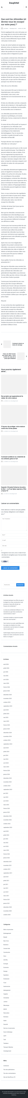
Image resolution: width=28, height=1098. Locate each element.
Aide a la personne (8, 929)
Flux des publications (9, 1069)
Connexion (6, 1065)
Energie (5, 971)
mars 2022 (6, 850)
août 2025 (6, 710)
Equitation (6, 975)
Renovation (6, 1013)
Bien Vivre (6, 941)
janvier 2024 (6, 774)
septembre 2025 (7, 706)
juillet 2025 (6, 713)
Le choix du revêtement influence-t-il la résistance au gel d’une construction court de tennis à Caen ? (13, 611)
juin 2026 (5, 672)
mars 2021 (6, 895)
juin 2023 (5, 793)
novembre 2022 (7, 820)
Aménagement (7, 933)
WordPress (14, 1095)
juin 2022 (5, 839)
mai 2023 (5, 797)
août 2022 (6, 831)
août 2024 (6, 748)
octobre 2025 (6, 702)
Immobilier (6, 998)
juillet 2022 (6, 835)
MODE (5, 1009)
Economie (6, 967)
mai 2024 (5, 759)
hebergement (6, 990)
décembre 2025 (7, 694)
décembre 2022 (7, 816)
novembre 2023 (7, 782)
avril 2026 (6, 679)
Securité (5, 1024)
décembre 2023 (7, 778)
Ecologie (5, 963)
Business (5, 944)
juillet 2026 (6, 668)
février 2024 (6, 770)
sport (4, 1035)
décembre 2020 (7, 907)
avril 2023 (6, 801)
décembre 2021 (7, 861)
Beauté (5, 937)
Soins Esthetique (7, 1032)
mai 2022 (5, 842)
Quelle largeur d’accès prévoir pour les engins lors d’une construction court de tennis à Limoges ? (13, 634)
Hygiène (5, 994)
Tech (4, 1039)
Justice (5, 1001)
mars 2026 (6, 683)
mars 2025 (6, 721)
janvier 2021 (6, 903)
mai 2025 (5, 717)
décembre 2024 (7, 732)
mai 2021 (5, 888)
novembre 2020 (7, 911)
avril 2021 (6, 892)
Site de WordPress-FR (9, 1077)
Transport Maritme (8, 1047)
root (6, 493)
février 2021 (6, 899)
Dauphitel (14, 3)
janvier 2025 (6, 729)
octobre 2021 (6, 869)
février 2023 (6, 808)
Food (4, 982)
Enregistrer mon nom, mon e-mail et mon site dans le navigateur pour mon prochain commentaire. (13, 555)
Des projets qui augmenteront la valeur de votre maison (12, 397)
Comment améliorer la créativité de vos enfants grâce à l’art (13, 458)
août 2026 (6, 664)
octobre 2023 (6, 785)
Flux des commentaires (9, 1073)
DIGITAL (5, 960)
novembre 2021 (7, 865)
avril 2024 (6, 763)
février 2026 (6, 687)
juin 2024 (5, 755)
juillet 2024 (6, 751)
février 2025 (6, 725)
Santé (4, 1020)
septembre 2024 (7, 744)
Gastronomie (6, 986)
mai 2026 (5, 675)
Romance (5, 1016)
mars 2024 (6, 767)
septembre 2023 (7, 789)
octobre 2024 (6, 740)
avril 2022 (6, 846)
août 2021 (6, 876)
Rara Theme (16, 1093)
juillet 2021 (6, 880)
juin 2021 (5, 884)
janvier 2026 (6, 691)
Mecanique (6, 1005)
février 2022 (6, 854)
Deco (4, 956)
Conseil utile (6, 948)
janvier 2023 (6, 812)
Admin (6, 28)
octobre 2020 (6, 914)
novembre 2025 (7, 698)
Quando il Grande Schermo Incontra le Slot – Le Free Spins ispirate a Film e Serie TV (13, 489)
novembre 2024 (7, 736)
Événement (6, 979)
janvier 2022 (6, 858)
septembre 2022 (7, 827)
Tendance (5, 1043)
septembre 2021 (7, 873)
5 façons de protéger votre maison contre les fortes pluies (13, 427)
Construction (6, 952)
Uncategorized (13, 28)
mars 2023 (6, 804)
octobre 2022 (6, 823)
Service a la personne (9, 1028)
